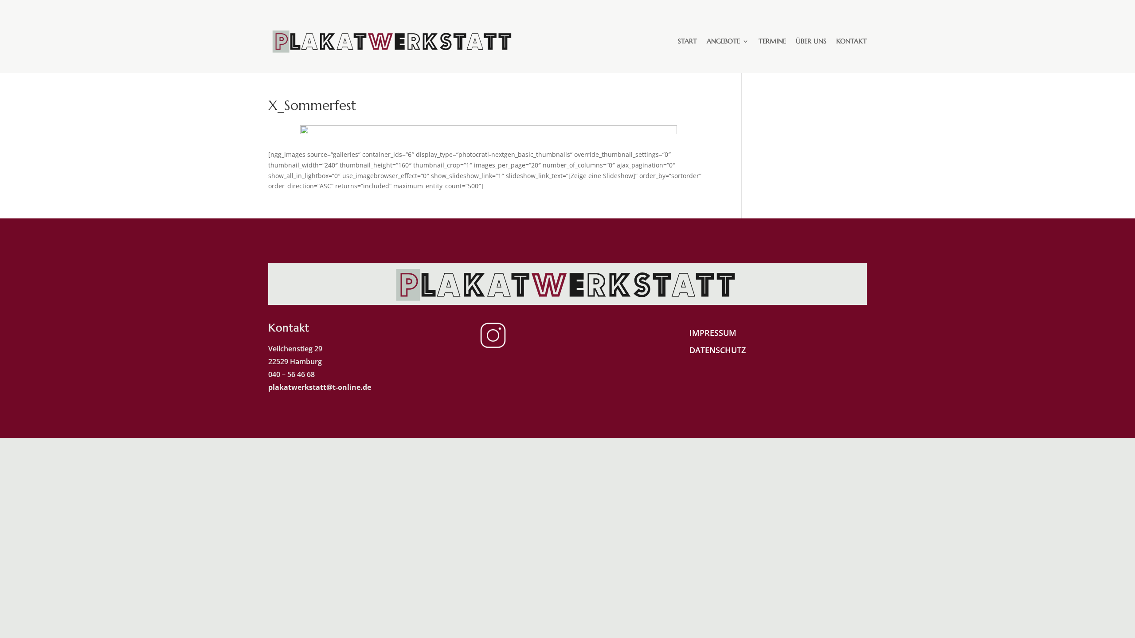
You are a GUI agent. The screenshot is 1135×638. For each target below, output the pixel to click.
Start (687, 41)
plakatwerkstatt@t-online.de (320, 387)
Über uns (811, 41)
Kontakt (851, 41)
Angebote (723, 41)
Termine (772, 41)
